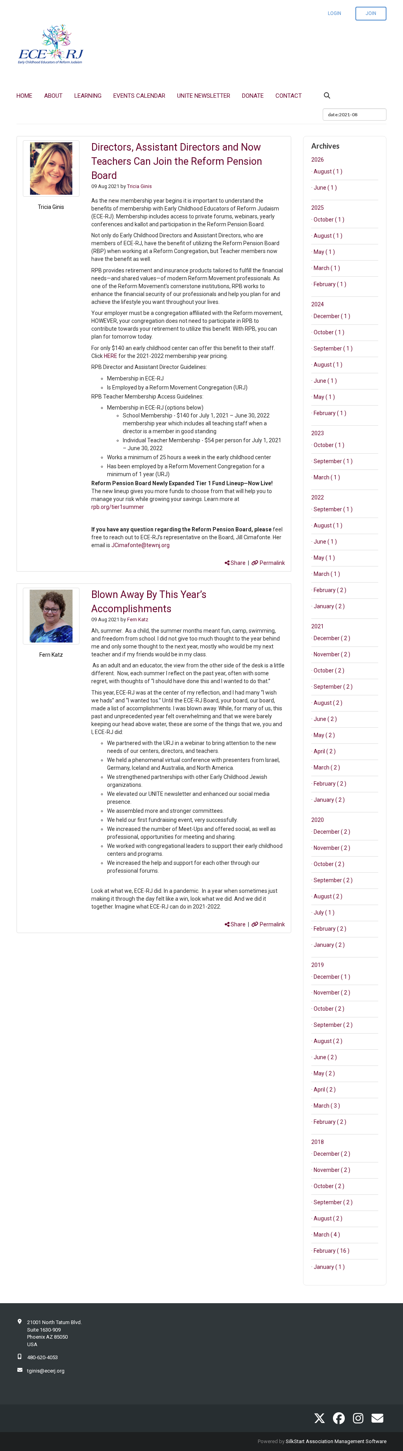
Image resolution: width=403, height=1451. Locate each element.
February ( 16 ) (331, 1251)
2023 (317, 433)
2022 (317, 497)
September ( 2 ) (333, 687)
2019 (317, 965)
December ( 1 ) (332, 316)
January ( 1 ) (329, 1267)
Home (24, 95)
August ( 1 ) (328, 171)
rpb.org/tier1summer (117, 507)
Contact (288, 95)
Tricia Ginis (51, 207)
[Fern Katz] (51, 616)
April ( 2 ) (325, 751)
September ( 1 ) (333, 348)
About (53, 95)
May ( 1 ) (324, 252)
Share (237, 563)
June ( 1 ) (325, 187)
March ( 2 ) (327, 767)
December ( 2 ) (332, 638)
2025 (317, 208)
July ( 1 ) (324, 912)
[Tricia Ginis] (51, 168)
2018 (317, 1142)
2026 (317, 159)
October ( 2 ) (329, 670)
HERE (110, 356)
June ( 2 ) (325, 719)
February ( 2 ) (330, 590)
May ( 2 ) (324, 735)
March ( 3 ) (327, 1106)
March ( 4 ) (327, 1234)
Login (334, 13)
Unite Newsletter (203, 95)
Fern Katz (51, 655)
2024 (317, 304)
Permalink (272, 563)
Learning (88, 95)
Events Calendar (139, 95)
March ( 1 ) (327, 268)
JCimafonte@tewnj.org (140, 545)
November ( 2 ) (332, 654)
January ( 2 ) (329, 606)
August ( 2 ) (328, 703)
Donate (253, 95)
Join (371, 13)
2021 (317, 626)
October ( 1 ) (329, 219)
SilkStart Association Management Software (336, 1441)
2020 (317, 820)
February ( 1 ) (330, 284)
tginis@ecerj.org (46, 1371)
